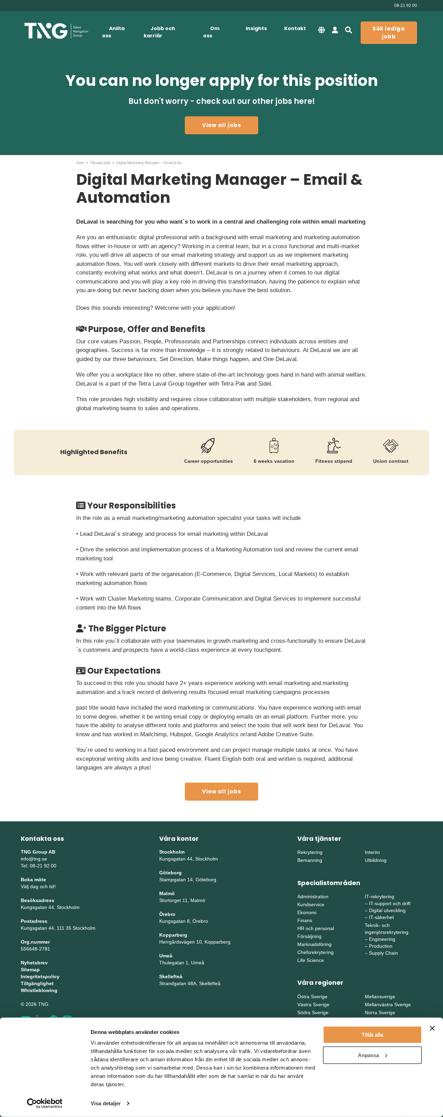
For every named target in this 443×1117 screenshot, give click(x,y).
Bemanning (309, 860)
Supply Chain (383, 953)
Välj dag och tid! (38, 886)
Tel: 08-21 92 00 (38, 865)
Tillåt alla (372, 1035)
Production (380, 946)
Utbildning (376, 860)
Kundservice (310, 904)
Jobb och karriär (159, 32)
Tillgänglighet (37, 983)
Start (80, 163)
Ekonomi (306, 912)
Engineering (382, 939)
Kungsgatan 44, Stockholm (50, 907)
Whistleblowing (39, 990)
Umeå (165, 955)
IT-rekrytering (379, 896)
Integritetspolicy (40, 976)
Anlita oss (113, 32)
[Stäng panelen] (432, 1028)
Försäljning (309, 936)
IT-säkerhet (381, 917)
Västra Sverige (313, 1004)
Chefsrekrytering (315, 952)
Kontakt (295, 28)
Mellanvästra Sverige (388, 1004)
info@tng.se (34, 859)
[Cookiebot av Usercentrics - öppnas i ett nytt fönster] (45, 1103)
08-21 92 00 (405, 5)
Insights (256, 28)
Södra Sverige (312, 1012)
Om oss (211, 32)
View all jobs (221, 125)
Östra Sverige (312, 996)
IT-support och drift (389, 903)
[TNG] (56, 31)
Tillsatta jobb (100, 163)
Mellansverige (380, 996)
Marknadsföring (314, 944)
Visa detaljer (106, 1103)
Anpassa (368, 1055)
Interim (372, 852)
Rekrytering (310, 852)
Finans (304, 920)
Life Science (310, 960)
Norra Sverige (380, 1012)
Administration (312, 896)
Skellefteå (170, 976)
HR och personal (315, 928)
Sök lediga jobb (388, 32)
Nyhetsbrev (34, 962)
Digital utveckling (387, 910)
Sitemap (30, 969)
